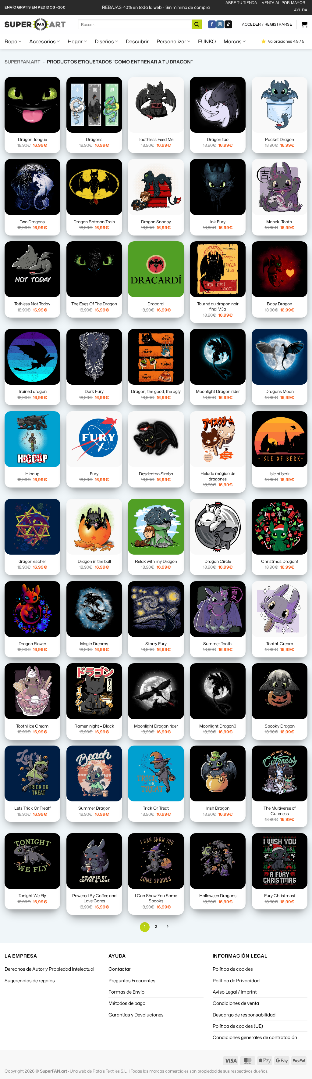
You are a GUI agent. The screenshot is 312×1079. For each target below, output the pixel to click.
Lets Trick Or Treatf (32, 808)
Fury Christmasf (279, 895)
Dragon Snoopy (156, 222)
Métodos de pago (126, 1003)
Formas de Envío (126, 991)
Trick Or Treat (156, 808)
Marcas (233, 41)
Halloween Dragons (217, 895)
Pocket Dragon (279, 139)
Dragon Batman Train (94, 222)
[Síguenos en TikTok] (228, 24)
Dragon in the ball (94, 561)
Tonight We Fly (32, 895)
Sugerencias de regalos (30, 980)
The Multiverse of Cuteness (280, 810)
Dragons (94, 139)
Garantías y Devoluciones (136, 1014)
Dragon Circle (217, 561)
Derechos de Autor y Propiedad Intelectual (49, 969)
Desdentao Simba (156, 474)
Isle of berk (280, 474)
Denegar (225, 1058)
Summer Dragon (94, 808)
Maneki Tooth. (279, 222)
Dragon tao (218, 139)
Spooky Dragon (280, 726)
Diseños (104, 41)
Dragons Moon (279, 391)
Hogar (75, 41)
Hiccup (32, 474)
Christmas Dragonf (279, 561)
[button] (267, 24)
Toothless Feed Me (156, 139)
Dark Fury (94, 391)
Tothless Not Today (32, 304)
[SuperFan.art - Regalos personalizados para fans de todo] (35, 24)
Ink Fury (217, 222)
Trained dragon (32, 391)
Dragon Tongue (32, 139)
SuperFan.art (23, 61)
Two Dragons (32, 222)
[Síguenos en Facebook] (212, 24)
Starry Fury (156, 643)
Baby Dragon (279, 304)
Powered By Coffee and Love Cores (94, 898)
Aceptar (172, 1058)
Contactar (119, 969)
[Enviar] (197, 24)
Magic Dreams (94, 643)
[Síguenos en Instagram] (220, 24)
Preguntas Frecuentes (131, 980)
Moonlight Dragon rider (218, 391)
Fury (94, 474)
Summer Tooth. (217, 643)
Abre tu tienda (241, 2)
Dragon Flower (32, 643)
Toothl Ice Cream (32, 726)
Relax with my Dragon (156, 561)
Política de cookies (233, 969)
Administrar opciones (280, 1058)
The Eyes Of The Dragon (94, 304)
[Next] (167, 927)
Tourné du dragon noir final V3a (218, 306)
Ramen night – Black (94, 726)
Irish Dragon (217, 808)
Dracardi (155, 304)
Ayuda (300, 10)
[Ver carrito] (304, 24)
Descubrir (137, 41)
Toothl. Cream (279, 643)
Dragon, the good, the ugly (156, 391)
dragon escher (32, 561)
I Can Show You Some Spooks (156, 898)
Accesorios (42, 41)
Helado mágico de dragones (217, 476)
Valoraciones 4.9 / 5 (286, 41)
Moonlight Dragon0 (217, 726)
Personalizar (171, 41)
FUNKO (207, 41)
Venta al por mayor (283, 2)
